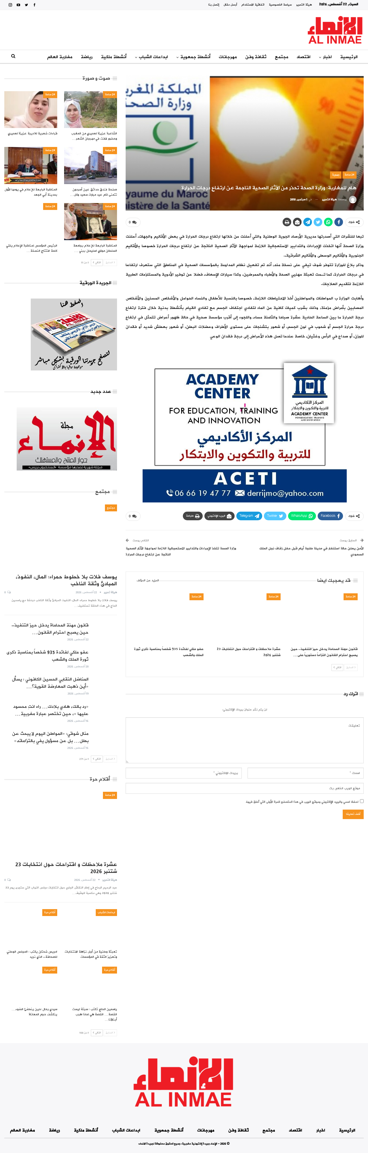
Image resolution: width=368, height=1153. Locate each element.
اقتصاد (303, 57)
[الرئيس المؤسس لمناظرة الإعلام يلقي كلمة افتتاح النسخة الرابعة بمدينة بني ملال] (30, 221)
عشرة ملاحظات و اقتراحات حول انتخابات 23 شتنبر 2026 (66, 868)
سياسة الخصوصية (280, 5)
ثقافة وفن (256, 57)
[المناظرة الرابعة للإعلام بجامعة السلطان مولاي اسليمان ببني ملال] (90, 221)
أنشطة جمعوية (195, 57)
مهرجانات (228, 57)
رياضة (87, 57)
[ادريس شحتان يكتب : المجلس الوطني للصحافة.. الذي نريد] (30, 927)
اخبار (327, 57)
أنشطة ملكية (113, 57)
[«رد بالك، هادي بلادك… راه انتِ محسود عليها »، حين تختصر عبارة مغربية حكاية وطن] (104, 712)
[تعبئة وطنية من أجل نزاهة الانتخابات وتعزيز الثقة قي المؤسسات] (90, 927)
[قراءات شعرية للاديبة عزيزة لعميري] (30, 109)
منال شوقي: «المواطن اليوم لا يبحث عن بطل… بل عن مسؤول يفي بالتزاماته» (50, 737)
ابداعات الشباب (153, 57)
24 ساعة (349, 174)
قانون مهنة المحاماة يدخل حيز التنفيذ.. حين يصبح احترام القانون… (50, 629)
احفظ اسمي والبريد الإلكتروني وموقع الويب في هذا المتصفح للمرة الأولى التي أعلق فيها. (302, 802)
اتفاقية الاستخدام (252, 5)
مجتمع (281, 57)
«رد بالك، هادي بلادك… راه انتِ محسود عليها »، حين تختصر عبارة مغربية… (51, 710)
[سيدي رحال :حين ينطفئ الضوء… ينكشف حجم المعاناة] (30, 985)
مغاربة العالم (59, 57)
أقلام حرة (49, 912)
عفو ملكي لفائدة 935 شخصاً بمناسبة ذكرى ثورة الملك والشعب (47, 656)
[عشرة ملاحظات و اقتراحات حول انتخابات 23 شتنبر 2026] (245, 618)
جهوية (336, 174)
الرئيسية (349, 57)
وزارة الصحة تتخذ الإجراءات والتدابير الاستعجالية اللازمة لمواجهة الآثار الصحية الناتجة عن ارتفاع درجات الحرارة (181, 551)
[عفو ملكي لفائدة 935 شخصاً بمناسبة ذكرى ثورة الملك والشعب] (168, 618)
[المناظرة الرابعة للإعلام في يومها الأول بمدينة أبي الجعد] (30, 165)
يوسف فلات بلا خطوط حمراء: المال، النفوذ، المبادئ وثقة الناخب (66, 580)
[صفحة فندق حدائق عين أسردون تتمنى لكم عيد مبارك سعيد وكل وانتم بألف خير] (90, 165)
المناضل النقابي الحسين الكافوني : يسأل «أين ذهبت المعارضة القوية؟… (50, 683)
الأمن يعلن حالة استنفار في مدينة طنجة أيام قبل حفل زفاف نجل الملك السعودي (311, 551)
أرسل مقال (230, 5)
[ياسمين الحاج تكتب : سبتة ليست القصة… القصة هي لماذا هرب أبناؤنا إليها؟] (90, 985)
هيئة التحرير (304, 5)
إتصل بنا (213, 5)
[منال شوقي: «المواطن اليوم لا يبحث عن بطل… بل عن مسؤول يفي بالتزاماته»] (104, 739)
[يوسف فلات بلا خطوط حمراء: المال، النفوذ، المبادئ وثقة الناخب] (60, 537)
